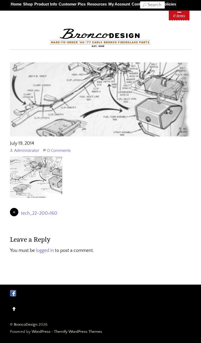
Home (16, 4)
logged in (45, 250)
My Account (119, 4)
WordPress (41, 331)
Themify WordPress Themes (78, 331)
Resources (97, 4)
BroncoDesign (25, 324)
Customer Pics (72, 4)
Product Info (45, 4)
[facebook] (13, 293)
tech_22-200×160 (35, 213)
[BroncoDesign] (100, 46)
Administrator (26, 150)
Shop (28, 4)
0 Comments (59, 150)
